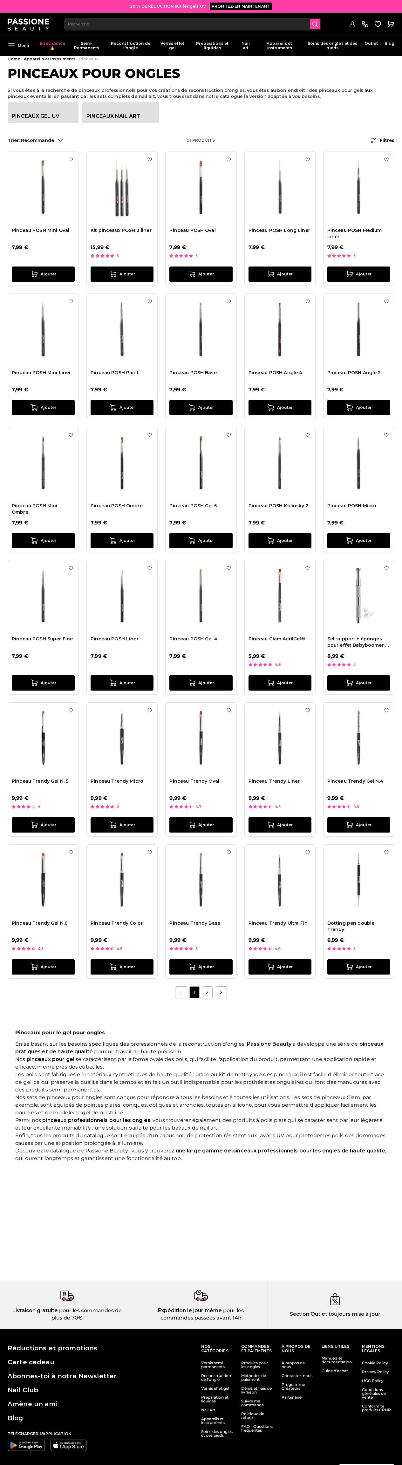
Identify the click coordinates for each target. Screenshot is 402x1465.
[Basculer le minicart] (390, 24)
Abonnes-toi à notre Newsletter (62, 1376)
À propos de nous (293, 1365)
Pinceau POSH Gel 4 (193, 639)
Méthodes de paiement (253, 1377)
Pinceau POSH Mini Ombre (34, 509)
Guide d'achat (335, 1371)
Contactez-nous (297, 1376)
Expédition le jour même (190, 1310)
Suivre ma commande (252, 1403)
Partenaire (292, 1397)
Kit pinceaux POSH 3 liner (121, 230)
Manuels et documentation (337, 1360)
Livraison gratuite (35, 1310)
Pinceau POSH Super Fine (42, 639)
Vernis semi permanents (213, 1365)
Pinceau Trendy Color (117, 923)
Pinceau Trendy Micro (117, 781)
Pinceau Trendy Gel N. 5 (40, 781)
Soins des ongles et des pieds (333, 45)
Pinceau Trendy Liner (274, 781)
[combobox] (192, 24)
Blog (389, 43)
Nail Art (208, 1410)
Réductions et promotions (52, 1348)
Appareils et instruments (279, 45)
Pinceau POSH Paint (115, 372)
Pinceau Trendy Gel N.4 (355, 781)
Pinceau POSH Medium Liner (354, 233)
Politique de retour (252, 1416)
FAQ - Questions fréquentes (257, 1428)
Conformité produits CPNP (376, 1408)
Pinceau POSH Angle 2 (354, 372)
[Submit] (315, 24)
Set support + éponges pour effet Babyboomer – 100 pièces (357, 642)
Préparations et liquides (212, 45)
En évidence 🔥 (52, 45)
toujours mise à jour (353, 1314)
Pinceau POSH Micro (352, 506)
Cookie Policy (375, 1363)
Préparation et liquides (214, 1399)
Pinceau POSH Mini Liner (41, 372)
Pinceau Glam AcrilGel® (277, 639)
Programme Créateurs (293, 1386)
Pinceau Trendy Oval (194, 781)
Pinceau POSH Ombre (117, 506)
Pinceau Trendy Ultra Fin (278, 923)
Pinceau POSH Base (192, 372)
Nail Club (23, 1390)
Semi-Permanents (86, 45)
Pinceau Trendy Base (194, 923)
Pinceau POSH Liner (115, 639)
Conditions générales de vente (374, 1393)
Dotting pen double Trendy (351, 926)
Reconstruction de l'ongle (130, 45)
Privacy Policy (375, 1372)
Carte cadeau (31, 1362)
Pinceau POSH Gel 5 (193, 506)
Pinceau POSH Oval (192, 230)
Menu (23, 45)
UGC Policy (373, 1381)
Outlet (371, 43)
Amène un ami (33, 1404)
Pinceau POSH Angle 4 (276, 372)
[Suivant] (221, 992)
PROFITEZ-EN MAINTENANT (241, 6)
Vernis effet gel (172, 45)
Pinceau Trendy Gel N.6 (39, 923)
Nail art (246, 45)
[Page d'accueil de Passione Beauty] (28, 24)
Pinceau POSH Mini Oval (40, 230)
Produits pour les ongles (254, 1365)
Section (299, 1314)
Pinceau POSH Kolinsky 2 (279, 506)
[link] (181, 992)
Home (14, 59)
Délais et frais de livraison (256, 1390)
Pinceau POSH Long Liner (279, 230)
